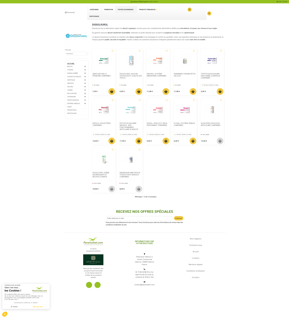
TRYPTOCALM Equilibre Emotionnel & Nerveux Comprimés (210, 76)
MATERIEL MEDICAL (73, 103)
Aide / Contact (282, 1)
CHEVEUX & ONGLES (74, 76)
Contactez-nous (195, 245)
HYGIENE (70, 70)
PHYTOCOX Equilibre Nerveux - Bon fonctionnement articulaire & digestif (129, 126)
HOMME (70, 90)
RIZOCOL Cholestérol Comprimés (102, 124)
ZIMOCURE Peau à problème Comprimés (102, 75)
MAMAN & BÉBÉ (72, 73)
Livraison (195, 258)
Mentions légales (196, 264)
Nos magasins (195, 239)
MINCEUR (70, 83)
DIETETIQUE (71, 80)
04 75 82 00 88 (140, 272)
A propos (195, 277)
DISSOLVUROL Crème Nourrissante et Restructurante (101, 175)
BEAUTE (69, 66)
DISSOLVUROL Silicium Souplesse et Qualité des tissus (131, 76)
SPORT (69, 107)
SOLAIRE (70, 86)
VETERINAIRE (71, 97)
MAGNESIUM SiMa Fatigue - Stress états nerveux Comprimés (130, 175)
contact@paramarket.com (144, 285)
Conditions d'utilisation (195, 271)
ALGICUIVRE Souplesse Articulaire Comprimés (210, 124)
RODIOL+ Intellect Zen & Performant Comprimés (157, 124)
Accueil (71, 64)
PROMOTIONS (71, 110)
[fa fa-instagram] (97, 285)
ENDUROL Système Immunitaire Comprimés (156, 75)
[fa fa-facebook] (89, 285)
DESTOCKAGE (71, 113)
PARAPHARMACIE (73, 100)
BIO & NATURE (72, 93)
